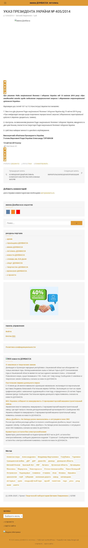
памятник (56, 481)
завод (55, 477)
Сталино (46, 473)
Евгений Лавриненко (24, 15)
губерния (29, 477)
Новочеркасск (36, 469)
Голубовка (65, 457)
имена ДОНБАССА (15, 247)
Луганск (45, 465)
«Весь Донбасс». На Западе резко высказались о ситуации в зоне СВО (38, 419)
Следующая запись (63, 173)
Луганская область (59, 465)
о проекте (11, 275)
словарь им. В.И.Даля (16, 259)
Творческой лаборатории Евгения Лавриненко (47, 495)
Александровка (29, 457)
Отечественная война (53, 469)
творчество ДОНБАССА (17, 267)
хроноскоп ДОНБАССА (17, 271)
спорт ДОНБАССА (14, 263)
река (71, 481)
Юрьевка (72, 473)
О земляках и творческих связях (21, 364)
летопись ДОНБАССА (16, 251)
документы (15, 164)
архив (9, 239)
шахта (16, 485)
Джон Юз (42, 461)
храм (9, 485)
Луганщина (75, 465)
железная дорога (43, 477)
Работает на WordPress (46, 540)
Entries (10, 336)
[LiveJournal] (44, 92)
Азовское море (13, 457)
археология (12, 477)
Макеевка (11, 469)
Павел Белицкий (73, 469)
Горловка (76, 457)
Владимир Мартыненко (48, 457)
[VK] (44, 84)
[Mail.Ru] (44, 90)
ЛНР (38, 465)
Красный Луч (28, 465)
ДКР (28, 461)
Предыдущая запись (24, 175)
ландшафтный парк (33, 481)
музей (47, 481)
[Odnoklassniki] (44, 87)
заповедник (65, 477)
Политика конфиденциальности (21, 347)
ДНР (34, 461)
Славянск (36, 473)
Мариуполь (22, 469)
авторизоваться (47, 193)
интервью (11, 481)
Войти (8, 331)
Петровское (12, 473)
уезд (78, 481)
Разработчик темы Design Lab (68, 540)
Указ (30, 164)
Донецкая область (65, 461)
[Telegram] (44, 81)
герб (21, 477)
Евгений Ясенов (13, 465)
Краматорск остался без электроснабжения (26, 431)
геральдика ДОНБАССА (17, 243)
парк (65, 481)
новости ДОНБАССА (16, 255)
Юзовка (62, 473)
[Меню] (5, 3)
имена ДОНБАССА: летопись (44, 3)
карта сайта (10, 526)
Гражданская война (15, 461)
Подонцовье (24, 473)
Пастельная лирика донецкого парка (23, 383)
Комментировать (41, 164)
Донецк (51, 461)
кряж (20, 481)
